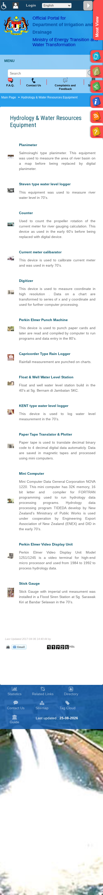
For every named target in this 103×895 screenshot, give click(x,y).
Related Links (43, 694)
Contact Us (15, 708)
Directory (71, 694)
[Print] (7, 646)
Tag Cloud (68, 708)
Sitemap (42, 708)
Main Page (8, 97)
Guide (14, 722)
